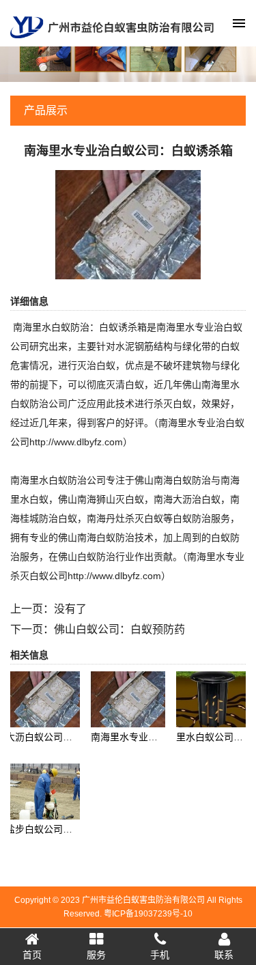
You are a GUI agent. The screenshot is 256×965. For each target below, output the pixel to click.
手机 (159, 954)
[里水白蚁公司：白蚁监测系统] (213, 698)
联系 (223, 954)
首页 (32, 954)
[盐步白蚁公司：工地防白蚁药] (42, 790)
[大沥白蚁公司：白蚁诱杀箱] (42, 698)
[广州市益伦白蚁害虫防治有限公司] (112, 25)
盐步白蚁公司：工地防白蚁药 (67, 829)
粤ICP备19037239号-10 (148, 914)
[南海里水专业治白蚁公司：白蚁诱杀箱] (128, 224)
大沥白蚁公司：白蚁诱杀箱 (62, 736)
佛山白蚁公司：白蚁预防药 (119, 629)
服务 (96, 954)
